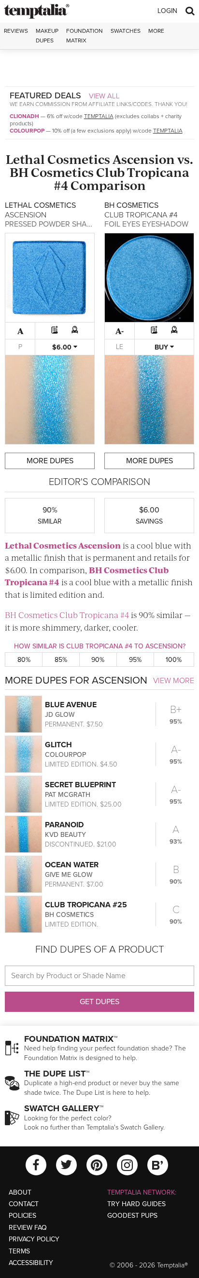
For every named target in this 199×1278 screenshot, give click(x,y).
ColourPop (27, 130)
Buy (162, 347)
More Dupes (50, 461)
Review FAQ (28, 1228)
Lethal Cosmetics (58, 158)
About (20, 1192)
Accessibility (31, 1263)
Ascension (144, 158)
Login (167, 11)
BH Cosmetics (52, 171)
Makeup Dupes (47, 35)
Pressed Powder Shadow (55, 224)
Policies (22, 1215)
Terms (19, 1251)
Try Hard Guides (136, 1204)
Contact (24, 1204)
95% (135, 660)
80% (23, 660)
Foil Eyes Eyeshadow (146, 224)
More (156, 30)
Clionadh (24, 116)
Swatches (126, 30)
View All (104, 96)
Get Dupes (99, 1002)
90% (97, 660)
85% (61, 660)
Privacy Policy (34, 1239)
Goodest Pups (132, 1215)
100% (174, 660)
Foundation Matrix (84, 35)
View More (173, 681)
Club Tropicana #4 (122, 178)
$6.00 (62, 347)
